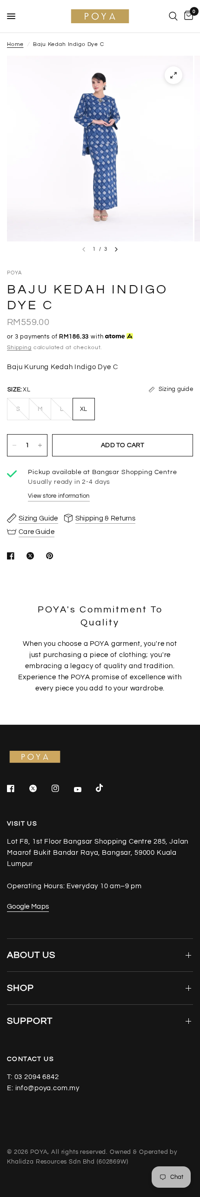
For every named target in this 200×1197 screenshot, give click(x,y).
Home (15, 44)
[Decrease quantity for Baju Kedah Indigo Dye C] (14, 445)
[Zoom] (173, 75)
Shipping (19, 348)
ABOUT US (31, 955)
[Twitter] (39, 788)
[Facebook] (17, 788)
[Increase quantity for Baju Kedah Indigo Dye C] (40, 445)
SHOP (20, 988)
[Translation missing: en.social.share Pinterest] (51, 555)
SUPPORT (30, 1021)
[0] (187, 16)
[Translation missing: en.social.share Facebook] (12, 555)
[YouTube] (84, 789)
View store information (59, 496)
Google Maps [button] (28, 906)
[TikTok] (106, 788)
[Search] (173, 16)
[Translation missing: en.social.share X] (32, 555)
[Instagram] (62, 788)
